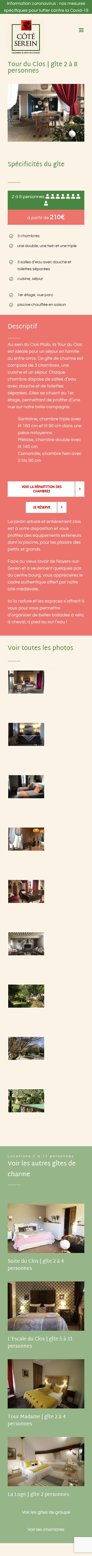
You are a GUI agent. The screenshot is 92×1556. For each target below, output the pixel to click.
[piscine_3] (26, 1100)
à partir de (46, 217)
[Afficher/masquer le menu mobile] (81, 30)
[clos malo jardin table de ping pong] (26, 1048)
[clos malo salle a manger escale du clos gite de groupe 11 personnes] (26, 839)
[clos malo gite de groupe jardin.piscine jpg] (26, 996)
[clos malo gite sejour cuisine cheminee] (26, 943)
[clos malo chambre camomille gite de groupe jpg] (26, 786)
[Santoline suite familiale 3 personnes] (26, 682)
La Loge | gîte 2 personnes (38, 1494)
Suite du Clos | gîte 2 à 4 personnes (36, 1265)
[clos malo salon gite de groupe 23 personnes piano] (26, 891)
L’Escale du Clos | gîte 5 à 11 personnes (40, 1343)
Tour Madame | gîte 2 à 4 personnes (36, 1421)
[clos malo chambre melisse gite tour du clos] (26, 734)
